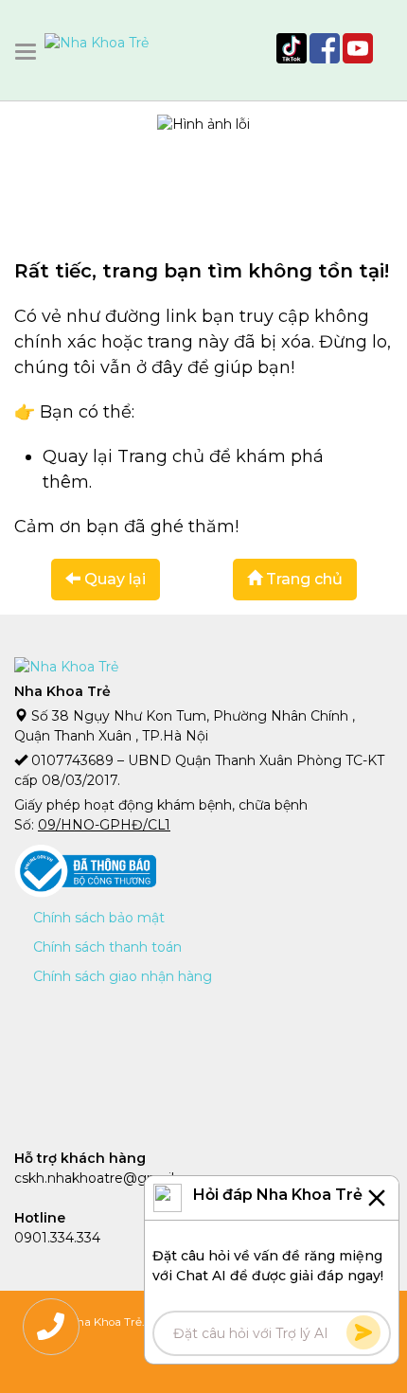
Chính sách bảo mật (99, 917)
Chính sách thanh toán (107, 946)
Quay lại (113, 579)
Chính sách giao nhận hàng (122, 976)
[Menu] (29, 51)
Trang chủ (302, 579)
